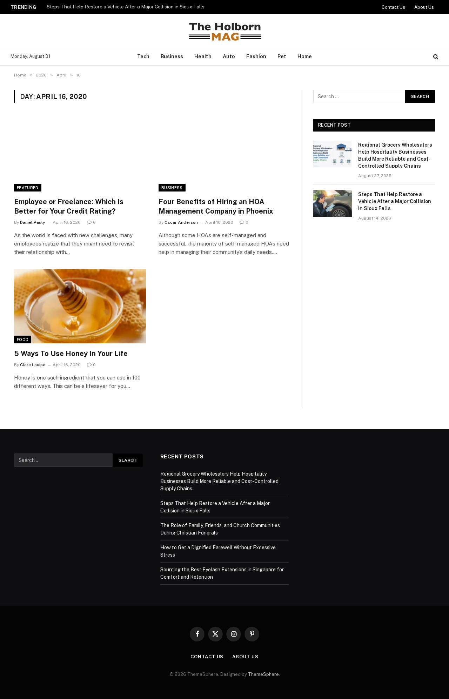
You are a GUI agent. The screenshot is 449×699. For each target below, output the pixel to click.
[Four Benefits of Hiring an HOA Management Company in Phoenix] (224, 154)
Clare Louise (32, 364)
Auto (229, 56)
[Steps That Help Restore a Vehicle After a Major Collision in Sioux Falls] (332, 203)
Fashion (256, 56)
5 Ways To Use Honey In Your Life (71, 353)
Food (22, 339)
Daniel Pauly (32, 222)
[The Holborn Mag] (224, 31)
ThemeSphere (263, 674)
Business (172, 56)
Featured (28, 188)
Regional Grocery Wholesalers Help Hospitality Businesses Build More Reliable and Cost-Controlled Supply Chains (395, 155)
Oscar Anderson (181, 222)
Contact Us (393, 7)
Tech (143, 56)
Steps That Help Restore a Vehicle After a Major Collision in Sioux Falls (126, 6)
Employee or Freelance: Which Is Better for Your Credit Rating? (68, 206)
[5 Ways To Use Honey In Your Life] (80, 306)
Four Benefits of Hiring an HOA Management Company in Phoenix (216, 206)
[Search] (435, 57)
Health (203, 56)
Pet (281, 56)
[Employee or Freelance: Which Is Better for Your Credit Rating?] (80, 154)
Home (304, 56)
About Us (424, 7)
